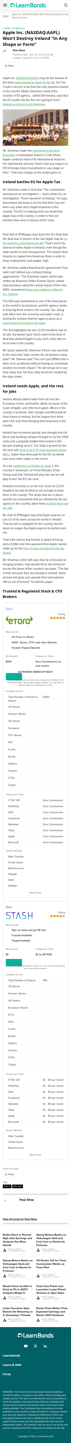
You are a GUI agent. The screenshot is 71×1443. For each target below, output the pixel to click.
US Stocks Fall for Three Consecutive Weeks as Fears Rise (51, 1264)
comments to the (43, 150)
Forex (7, 1374)
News (7, 28)
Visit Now (14, 676)
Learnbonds (11, 1356)
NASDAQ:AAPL (27, 78)
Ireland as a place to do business (24, 104)
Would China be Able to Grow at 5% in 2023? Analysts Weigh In (17, 1289)
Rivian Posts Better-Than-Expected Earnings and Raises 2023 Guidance (52, 1312)
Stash (9, 906)
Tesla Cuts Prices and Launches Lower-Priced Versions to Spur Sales (51, 1289)
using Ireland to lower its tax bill (34, 82)
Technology (18, 28)
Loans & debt (12, 1365)
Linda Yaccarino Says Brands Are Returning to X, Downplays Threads (18, 1312)
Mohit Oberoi (14, 1249)
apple (7, 1186)
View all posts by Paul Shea (20, 1219)
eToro (9, 608)
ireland (17, 1186)
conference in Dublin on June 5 (33, 465)
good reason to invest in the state (24, 323)
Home (6, 16)
